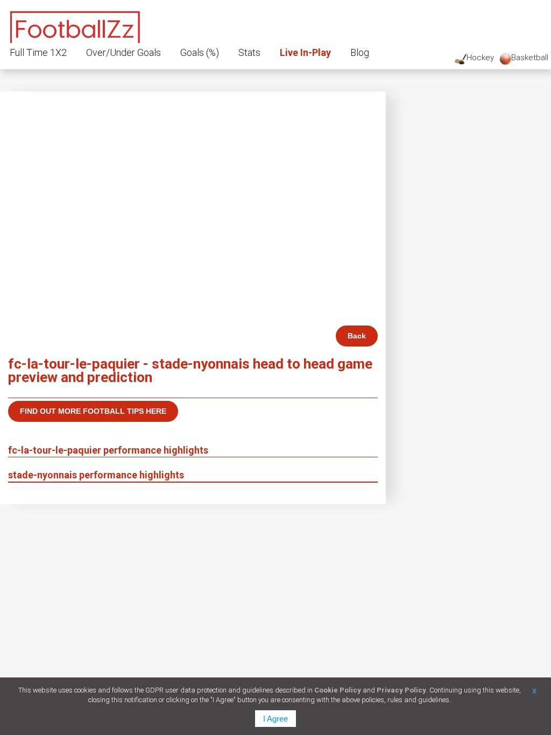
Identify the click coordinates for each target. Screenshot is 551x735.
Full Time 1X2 (38, 52)
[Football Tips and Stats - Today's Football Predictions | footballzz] (75, 25)
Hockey (480, 57)
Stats (249, 52)
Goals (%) (199, 52)
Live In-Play (305, 52)
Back (357, 335)
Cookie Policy (337, 690)
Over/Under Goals (123, 52)
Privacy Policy (401, 690)
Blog (359, 52)
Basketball (529, 57)
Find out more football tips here (93, 411)
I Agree (275, 718)
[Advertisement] (193, 244)
